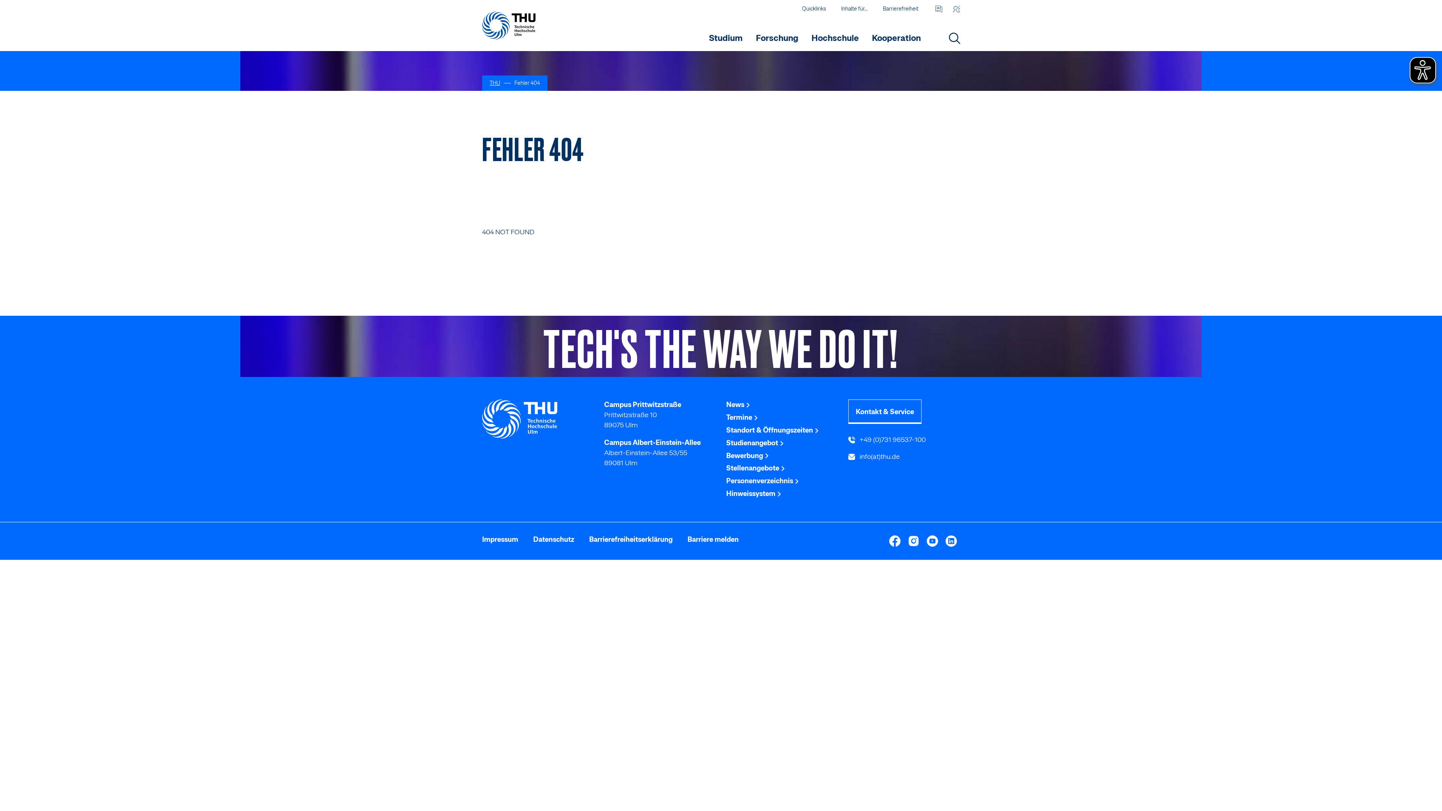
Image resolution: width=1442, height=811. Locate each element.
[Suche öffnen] (954, 38)
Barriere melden (713, 539)
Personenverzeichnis (760, 481)
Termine (740, 417)
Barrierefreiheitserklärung (631, 539)
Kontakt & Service (885, 412)
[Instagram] (913, 541)
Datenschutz (553, 539)
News (736, 405)
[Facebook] (895, 541)
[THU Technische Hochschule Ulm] (508, 25)
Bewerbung (745, 456)
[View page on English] (938, 9)
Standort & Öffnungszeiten (770, 430)
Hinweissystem (751, 493)
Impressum (500, 539)
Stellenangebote (753, 468)
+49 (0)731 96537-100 (892, 439)
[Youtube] (932, 541)
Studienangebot (753, 443)
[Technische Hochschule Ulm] (538, 419)
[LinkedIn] (951, 541)
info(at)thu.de (879, 456)
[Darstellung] (956, 9)
